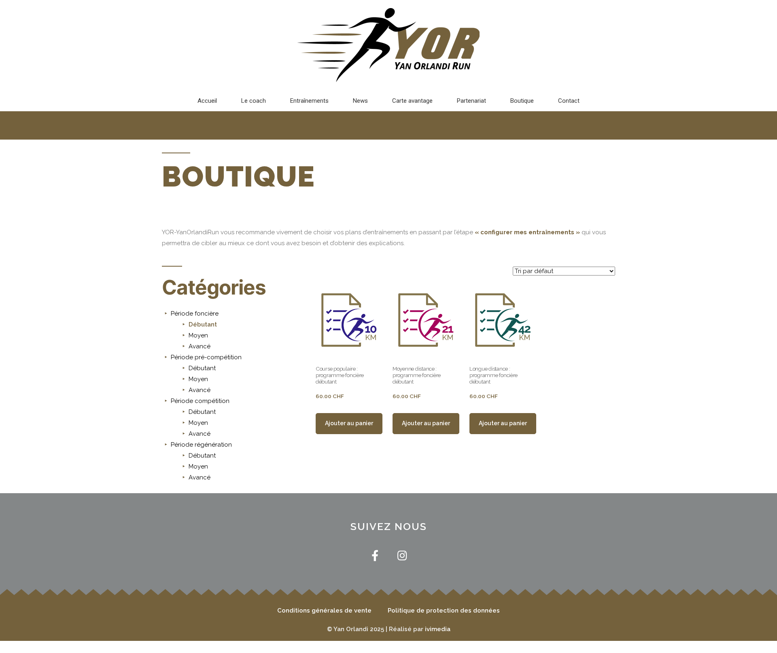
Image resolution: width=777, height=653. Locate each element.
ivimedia (437, 629)
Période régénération (201, 444)
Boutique (522, 100)
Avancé (199, 346)
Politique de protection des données (444, 610)
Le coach (253, 100)
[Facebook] (374, 555)
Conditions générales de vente (324, 610)
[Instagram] (402, 555)
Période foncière (195, 313)
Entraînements (309, 100)
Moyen (198, 335)
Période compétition (200, 401)
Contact (569, 100)
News (360, 100)
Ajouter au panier (349, 423)
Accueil (207, 100)
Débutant (203, 324)
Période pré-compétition (206, 357)
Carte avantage (412, 100)
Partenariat (471, 100)
